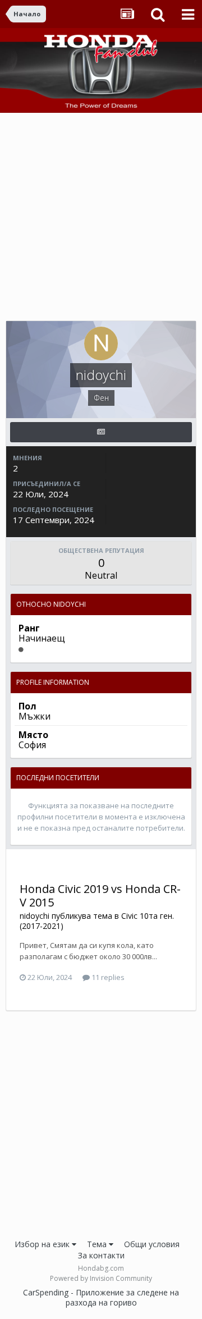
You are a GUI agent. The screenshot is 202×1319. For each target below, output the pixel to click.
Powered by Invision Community (101, 1278)
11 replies (107, 977)
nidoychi (34, 915)
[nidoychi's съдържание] (101, 432)
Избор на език (43, 1244)
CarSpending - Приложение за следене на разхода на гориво (101, 1297)
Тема (98, 1244)
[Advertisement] (101, 219)
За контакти (101, 1255)
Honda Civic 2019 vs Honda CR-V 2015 (100, 895)
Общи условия (152, 1244)
